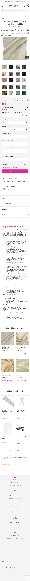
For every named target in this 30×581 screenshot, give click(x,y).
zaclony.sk (12, 576)
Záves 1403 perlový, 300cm (21, 374)
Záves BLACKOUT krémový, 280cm (6, 348)
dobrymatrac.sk (14, 1)
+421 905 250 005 (10, 186)
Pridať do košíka (16, 171)
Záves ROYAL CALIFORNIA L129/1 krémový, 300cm (7, 374)
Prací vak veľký (5, 436)
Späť (3, 18)
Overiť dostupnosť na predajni (9, 167)
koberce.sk (7, 1)
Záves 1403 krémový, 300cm (21, 348)
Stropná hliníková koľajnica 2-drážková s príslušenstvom (7, 411)
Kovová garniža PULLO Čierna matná (21, 437)
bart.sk (19, 576)
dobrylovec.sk (21, 1)
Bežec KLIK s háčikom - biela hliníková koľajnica (22, 411)
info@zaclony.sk (10, 189)
